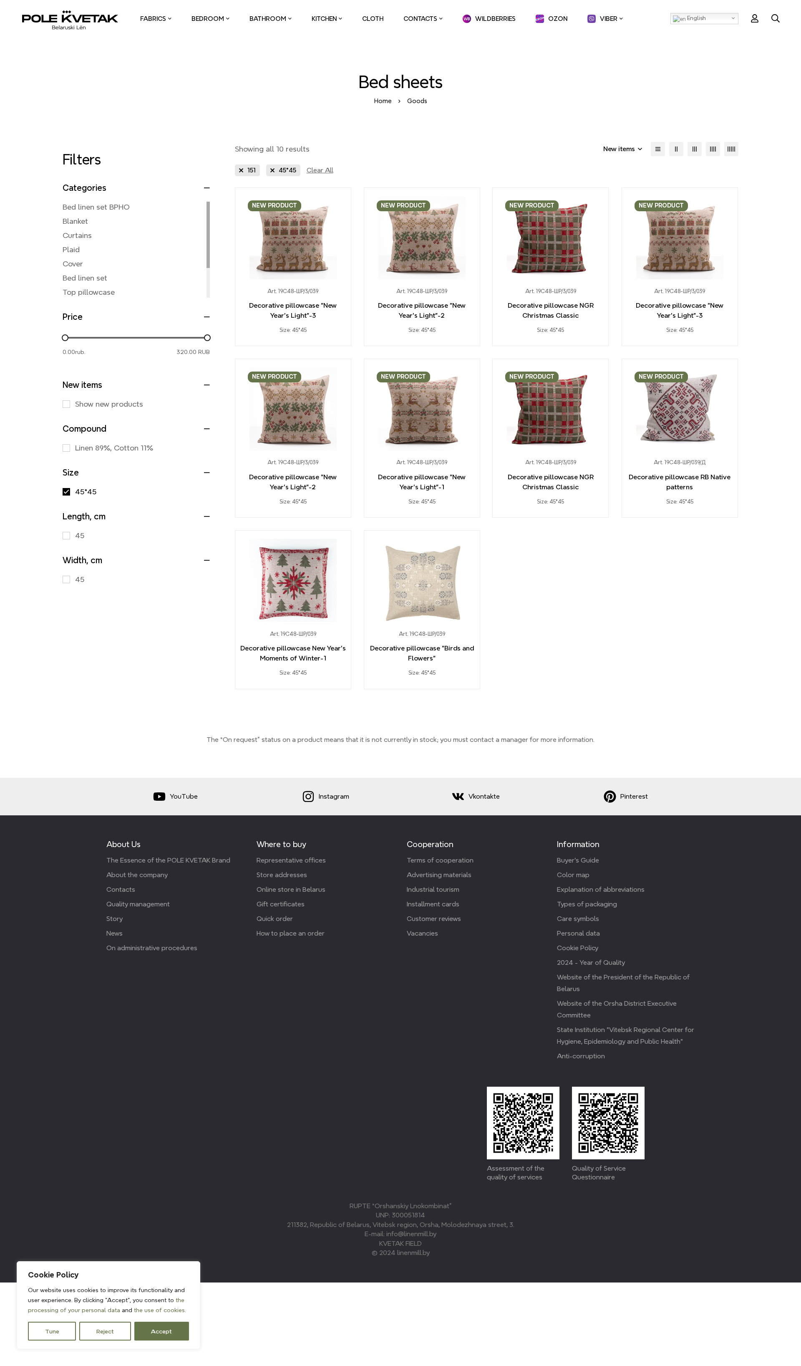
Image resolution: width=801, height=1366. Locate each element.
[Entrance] (754, 18)
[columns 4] (713, 149)
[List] (658, 149)
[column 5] (731, 149)
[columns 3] (695, 149)
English (696, 18)
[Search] (775, 18)
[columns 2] (676, 149)
